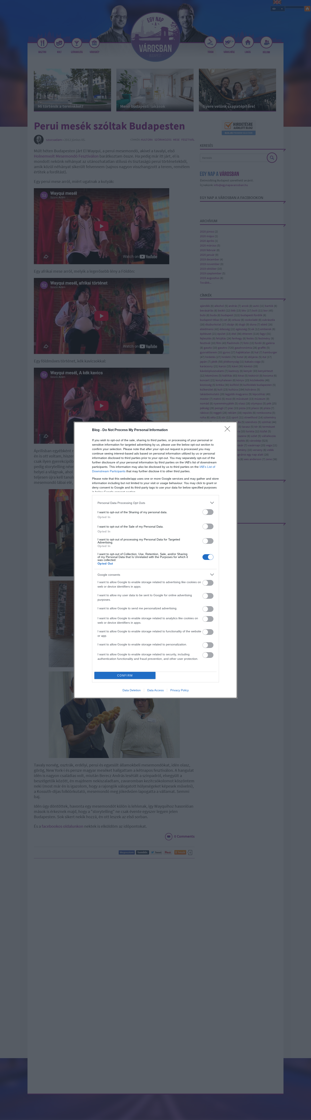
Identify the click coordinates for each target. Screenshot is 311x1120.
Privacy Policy (179, 690)
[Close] (229, 430)
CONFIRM (125, 675)
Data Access (155, 690)
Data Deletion (131, 690)
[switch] (207, 512)
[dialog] (155, 560)
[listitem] (155, 503)
